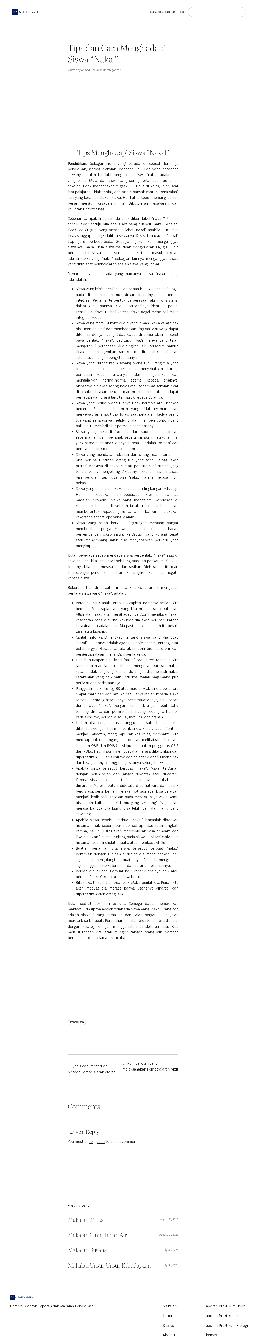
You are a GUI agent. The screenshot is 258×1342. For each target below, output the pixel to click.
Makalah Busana (87, 1250)
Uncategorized (112, 70)
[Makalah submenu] (162, 12)
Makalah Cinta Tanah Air (97, 1234)
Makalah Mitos (85, 1219)
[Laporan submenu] (177, 12)
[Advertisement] (24, 92)
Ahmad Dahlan (90, 70)
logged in (97, 1141)
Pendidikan (77, 1022)
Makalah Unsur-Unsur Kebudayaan (109, 1265)
